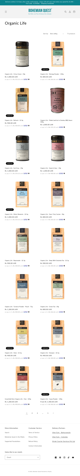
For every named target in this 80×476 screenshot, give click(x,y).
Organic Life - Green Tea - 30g (49, 306)
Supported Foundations (12, 441)
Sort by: (45, 33)
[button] (6, 12)
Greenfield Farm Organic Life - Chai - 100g (18, 399)
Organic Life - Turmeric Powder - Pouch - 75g (19, 306)
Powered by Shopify (46, 471)
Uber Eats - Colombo (60, 437)
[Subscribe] (38, 457)
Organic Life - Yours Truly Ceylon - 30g (52, 214)
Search (7, 432)
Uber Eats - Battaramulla (61, 432)
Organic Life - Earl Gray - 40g (14, 168)
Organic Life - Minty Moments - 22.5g (16, 214)
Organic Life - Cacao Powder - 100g (51, 399)
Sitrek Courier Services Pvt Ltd (63, 441)
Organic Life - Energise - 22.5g (49, 353)
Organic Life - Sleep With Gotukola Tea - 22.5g (54, 260)
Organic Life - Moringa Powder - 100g (52, 74)
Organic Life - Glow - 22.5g (13, 353)
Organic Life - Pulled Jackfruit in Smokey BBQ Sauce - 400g (56, 121)
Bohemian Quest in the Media (14, 437)
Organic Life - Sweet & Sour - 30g (50, 168)
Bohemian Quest (37, 471)
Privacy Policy (33, 437)
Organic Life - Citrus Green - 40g (15, 74)
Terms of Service (34, 432)
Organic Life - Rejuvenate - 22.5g (15, 260)
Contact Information (35, 446)
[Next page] (53, 413)
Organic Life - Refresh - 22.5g (14, 120)
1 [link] (26, 413)
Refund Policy (33, 441)
